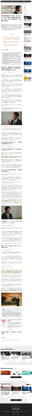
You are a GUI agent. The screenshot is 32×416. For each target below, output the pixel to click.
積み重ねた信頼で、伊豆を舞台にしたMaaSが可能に (10, 45)
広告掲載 (14, 412)
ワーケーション (15, 138)
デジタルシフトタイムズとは (6, 411)
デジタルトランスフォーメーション (13, 340)
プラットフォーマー (26, 12)
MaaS (2, 126)
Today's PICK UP (13, 361)
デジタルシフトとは (12, 411)
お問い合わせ (21, 411)
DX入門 (24, 8)
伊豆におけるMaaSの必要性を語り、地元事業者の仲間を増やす (12, 41)
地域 (2, 340)
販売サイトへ (10, 329)
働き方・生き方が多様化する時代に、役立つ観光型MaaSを (11, 44)
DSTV (23, 1)
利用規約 (17, 412)
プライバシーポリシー (26, 411)
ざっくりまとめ (6, 36)
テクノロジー (21, 22)
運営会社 (17, 411)
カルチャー (25, 9)
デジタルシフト (7, 340)
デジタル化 (18, 340)
